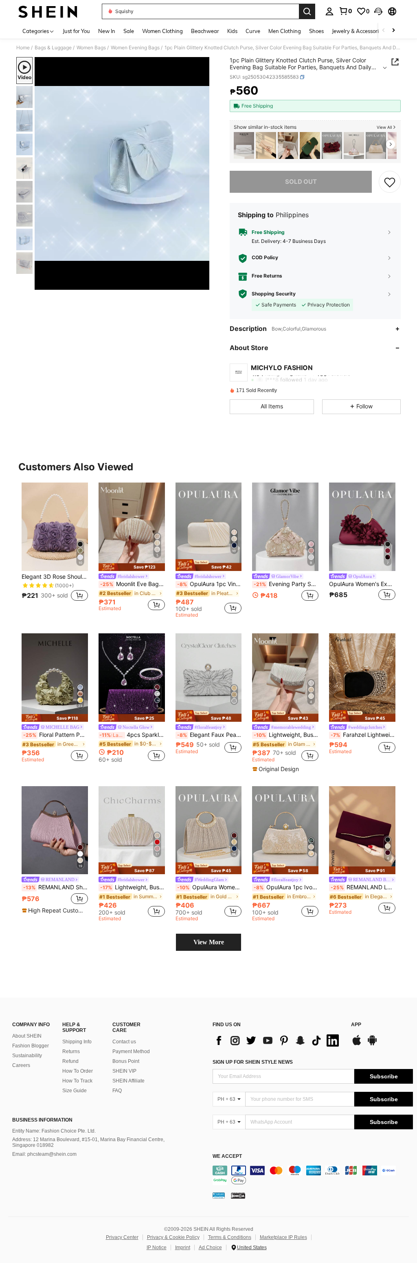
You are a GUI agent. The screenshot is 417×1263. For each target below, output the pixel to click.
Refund (70, 1061)
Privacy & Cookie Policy (173, 1237)
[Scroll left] (383, 31)
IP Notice (157, 1247)
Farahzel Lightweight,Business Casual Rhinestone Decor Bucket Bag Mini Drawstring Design (363, 735)
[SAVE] (390, 182)
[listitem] (244, 145)
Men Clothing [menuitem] (284, 31)
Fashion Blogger (30, 1046)
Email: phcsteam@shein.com (44, 1154)
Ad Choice (210, 1247)
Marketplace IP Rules (283, 1237)
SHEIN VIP (124, 1071)
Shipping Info (77, 1042)
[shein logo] (47, 11)
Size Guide (74, 1090)
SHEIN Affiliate (128, 1081)
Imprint (182, 1247)
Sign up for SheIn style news (253, 1062)
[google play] (372, 1044)
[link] (345, 11)
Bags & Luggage (53, 48)
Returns (71, 1051)
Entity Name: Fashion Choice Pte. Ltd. (54, 1131)
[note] (132, 567)
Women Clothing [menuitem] (162, 31)
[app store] (356, 1044)
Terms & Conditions (229, 1237)
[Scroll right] (393, 31)
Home (23, 48)
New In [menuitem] (106, 31)
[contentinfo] (313, 1175)
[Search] (307, 11)
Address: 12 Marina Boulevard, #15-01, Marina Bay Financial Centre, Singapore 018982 (88, 1142)
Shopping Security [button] (274, 294)
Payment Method (131, 1051)
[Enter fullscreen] (202, 283)
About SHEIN (27, 1036)
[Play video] (122, 173)
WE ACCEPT (227, 1156)
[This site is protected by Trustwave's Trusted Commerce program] (219, 1195)
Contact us (124, 1042)
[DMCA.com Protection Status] (238, 1195)
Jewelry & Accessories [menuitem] (358, 31)
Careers (21, 1065)
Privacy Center (122, 1237)
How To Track (77, 1081)
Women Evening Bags (135, 48)
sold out (301, 181)
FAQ (117, 1090)
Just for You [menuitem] (76, 31)
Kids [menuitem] (232, 31)
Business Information (42, 1120)
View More (208, 942)
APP (356, 1024)
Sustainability (27, 1055)
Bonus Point (125, 1061)
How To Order (77, 1071)
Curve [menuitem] (253, 31)
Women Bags (91, 48)
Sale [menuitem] (128, 31)
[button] (378, 11)
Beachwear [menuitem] (205, 31)
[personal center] (329, 11)
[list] (278, 1040)
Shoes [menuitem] (316, 31)
